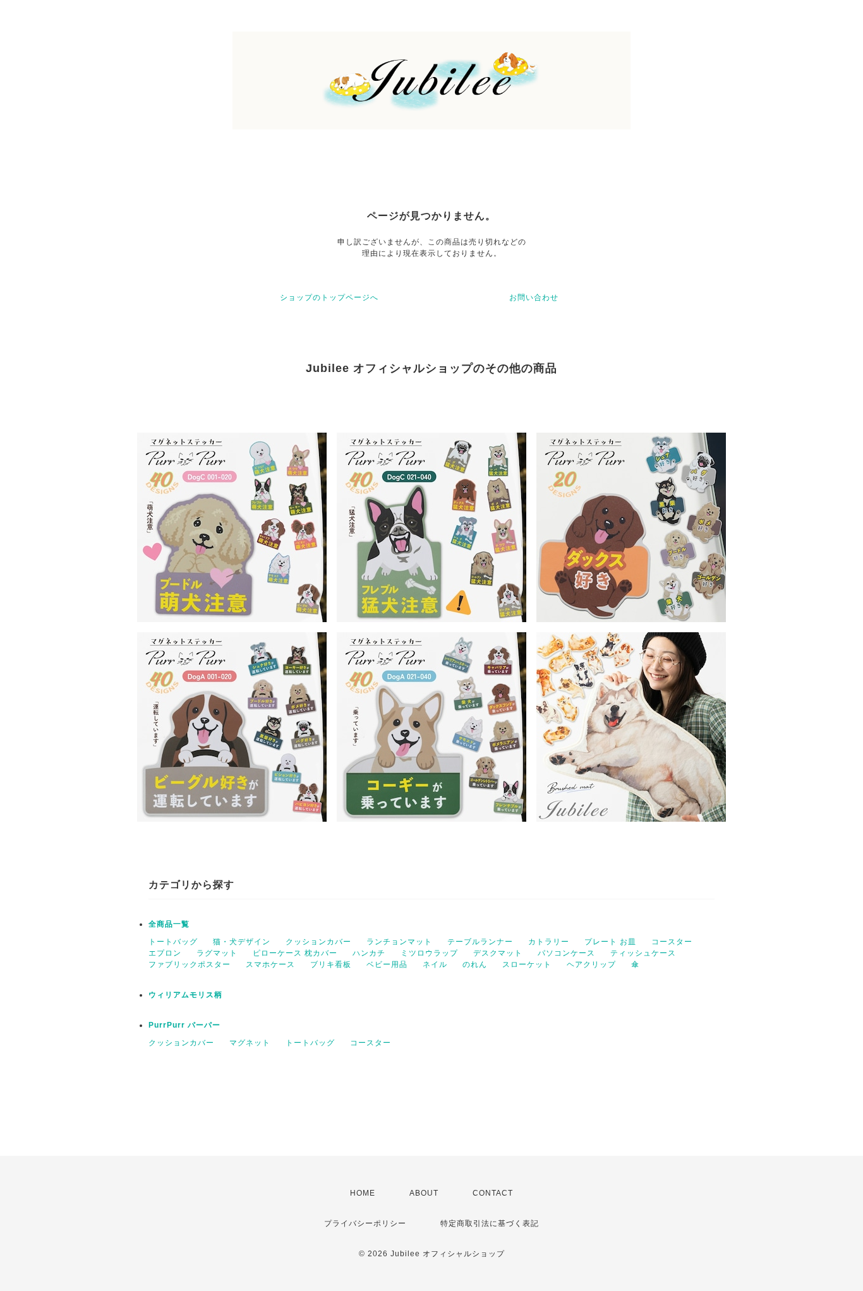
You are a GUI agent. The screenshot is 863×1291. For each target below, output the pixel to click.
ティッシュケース (643, 953)
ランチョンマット (399, 941)
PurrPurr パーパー (184, 1025)
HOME (362, 1193)
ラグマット (217, 953)
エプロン (164, 953)
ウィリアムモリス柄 (185, 994)
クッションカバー (318, 941)
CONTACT (493, 1193)
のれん (474, 964)
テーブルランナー (480, 941)
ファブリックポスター (189, 964)
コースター (671, 941)
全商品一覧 (169, 924)
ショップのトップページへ (329, 297)
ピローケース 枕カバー (295, 953)
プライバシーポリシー (365, 1223)
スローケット (527, 964)
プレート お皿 (610, 941)
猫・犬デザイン (241, 941)
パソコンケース (566, 953)
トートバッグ (173, 941)
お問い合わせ (533, 297)
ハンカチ (369, 953)
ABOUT (423, 1193)
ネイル (435, 964)
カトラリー (548, 941)
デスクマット (497, 953)
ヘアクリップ (591, 964)
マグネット (249, 1042)
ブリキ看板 (330, 964)
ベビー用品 (386, 964)
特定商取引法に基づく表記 (489, 1223)
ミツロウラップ (429, 953)
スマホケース (270, 964)
